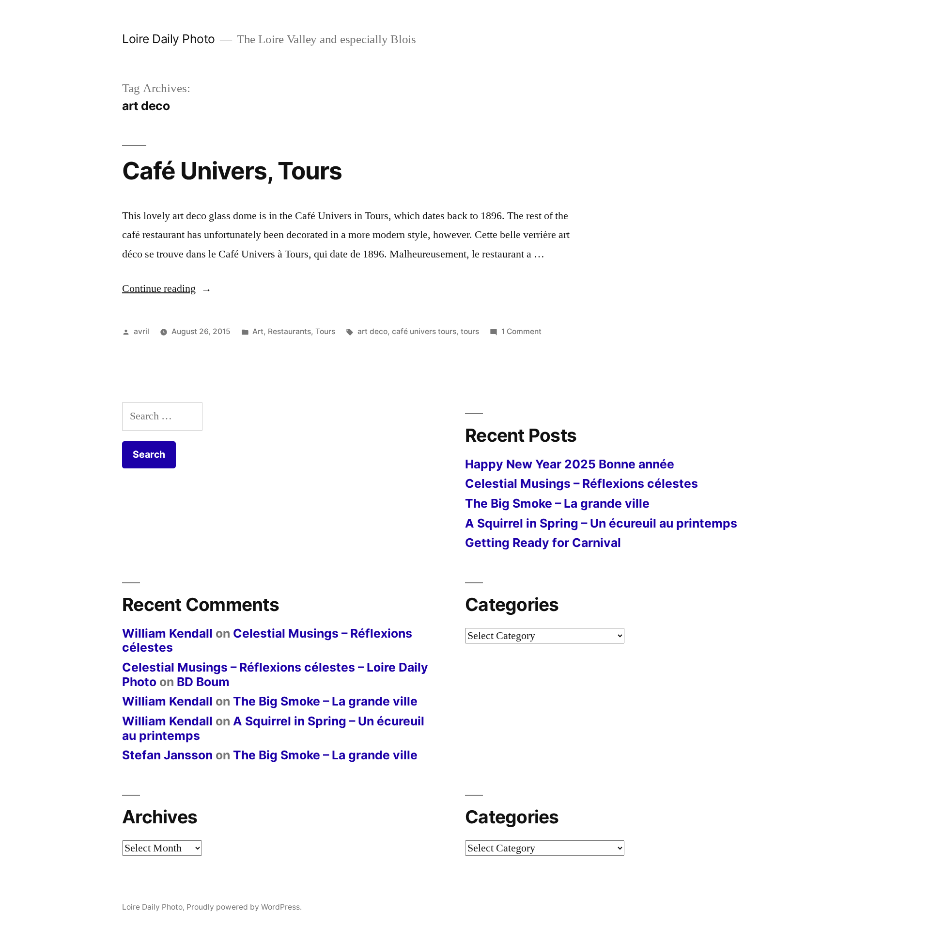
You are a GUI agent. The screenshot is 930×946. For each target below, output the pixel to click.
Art (258, 331)
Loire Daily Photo (168, 39)
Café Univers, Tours (232, 170)
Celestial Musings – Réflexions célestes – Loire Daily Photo (275, 674)
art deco (372, 331)
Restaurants (289, 331)
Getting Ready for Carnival (543, 542)
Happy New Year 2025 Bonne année (569, 464)
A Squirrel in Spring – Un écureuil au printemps (601, 523)
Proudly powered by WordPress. (244, 907)
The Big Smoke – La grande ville (557, 503)
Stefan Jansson (167, 755)
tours (470, 331)
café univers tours (424, 331)
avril (141, 331)
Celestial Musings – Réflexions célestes (581, 483)
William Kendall (167, 633)
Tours (325, 331)
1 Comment (521, 331)
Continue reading (167, 288)
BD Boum (203, 681)
